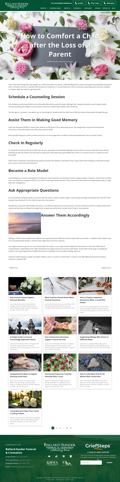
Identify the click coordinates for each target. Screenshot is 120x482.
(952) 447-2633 (24, 460)
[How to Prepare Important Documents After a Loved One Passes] (95, 286)
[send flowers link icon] (64, 458)
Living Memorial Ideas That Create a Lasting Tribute (24, 412)
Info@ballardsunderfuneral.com (22, 467)
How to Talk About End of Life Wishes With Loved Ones (92, 375)
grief (14, 155)
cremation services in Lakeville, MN (25, 87)
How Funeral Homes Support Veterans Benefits (22, 298)
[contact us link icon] (49, 458)
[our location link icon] (56, 458)
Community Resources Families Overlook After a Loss (58, 375)
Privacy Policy (50, 480)
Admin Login (70, 480)
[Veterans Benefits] (25, 286)
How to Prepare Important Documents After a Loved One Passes (92, 300)
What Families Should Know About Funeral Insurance (59, 298)
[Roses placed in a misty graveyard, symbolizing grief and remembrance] (59, 362)
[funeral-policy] (59, 286)
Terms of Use (60, 480)
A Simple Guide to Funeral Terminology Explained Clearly (23, 338)
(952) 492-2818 (21, 457)
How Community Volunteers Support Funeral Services (57, 338)
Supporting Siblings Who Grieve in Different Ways (94, 338)
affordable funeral (88, 257)
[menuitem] (44, 8)
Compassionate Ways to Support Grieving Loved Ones (23, 375)
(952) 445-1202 (24, 463)
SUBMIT (109, 463)
